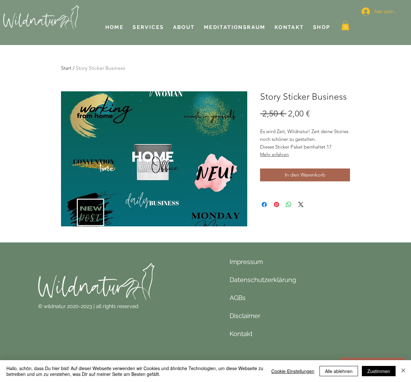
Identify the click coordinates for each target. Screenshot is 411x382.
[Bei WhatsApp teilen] (289, 204)
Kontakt (241, 334)
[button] (345, 25)
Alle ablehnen (339, 371)
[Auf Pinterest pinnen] (276, 204)
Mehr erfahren (274, 154)
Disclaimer (245, 316)
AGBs (238, 298)
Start (66, 68)
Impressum (246, 262)
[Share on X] (301, 204)
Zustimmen (378, 371)
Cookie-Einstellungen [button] (292, 371)
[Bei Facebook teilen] (264, 204)
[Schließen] (403, 371)
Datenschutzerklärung (263, 280)
